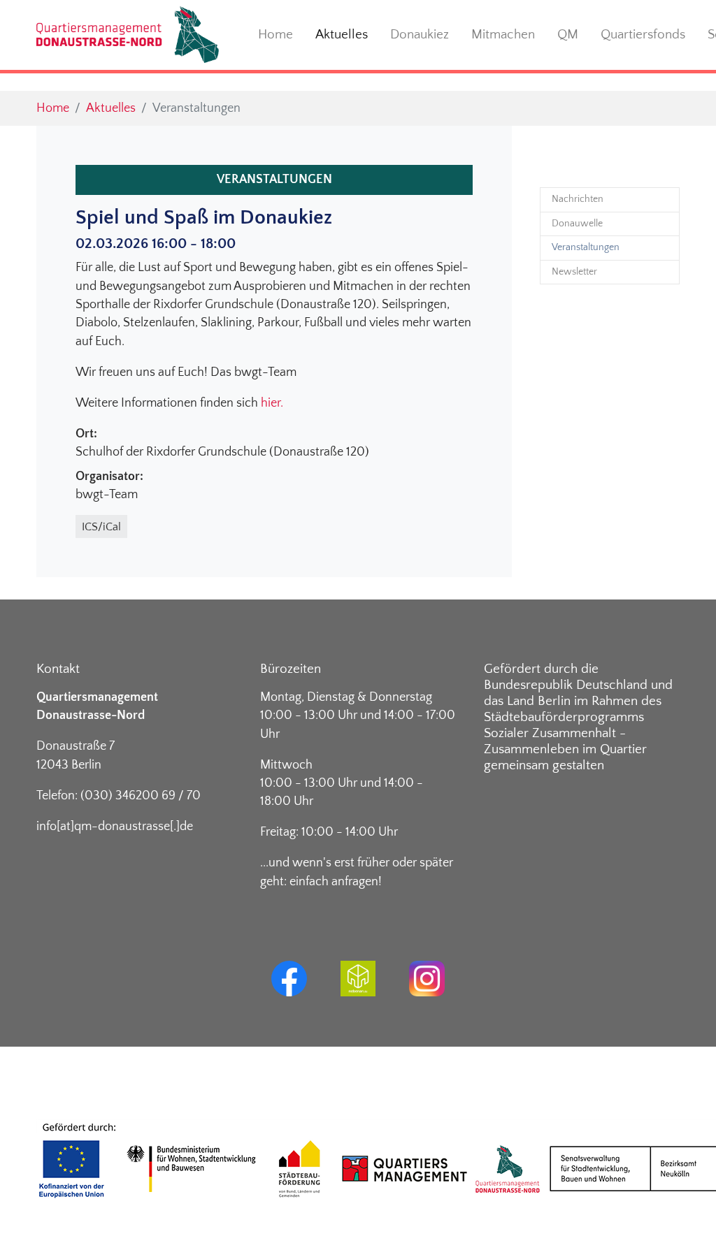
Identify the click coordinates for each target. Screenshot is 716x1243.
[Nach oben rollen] (683, 1210)
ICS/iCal (101, 527)
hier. (272, 403)
